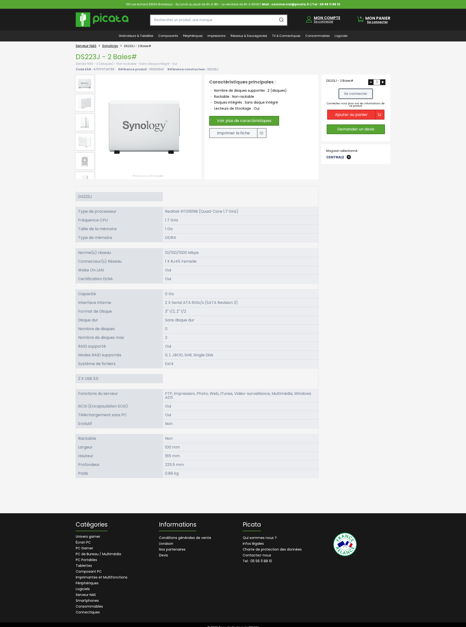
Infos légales (253, 543)
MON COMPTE (327, 17)
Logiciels (83, 588)
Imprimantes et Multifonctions (101, 577)
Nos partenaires (172, 549)
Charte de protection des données (272, 549)
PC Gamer (84, 548)
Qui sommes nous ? (260, 537)
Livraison (166, 543)
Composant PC (89, 571)
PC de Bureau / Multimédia (98, 554)
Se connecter (323, 21)
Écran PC (83, 542)
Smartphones (87, 600)
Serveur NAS (86, 45)
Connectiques (88, 612)
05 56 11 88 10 (330, 4)
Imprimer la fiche (233, 133)
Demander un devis (355, 129)
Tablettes (84, 565)
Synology (110, 45)
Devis (163, 555)
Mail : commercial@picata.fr (286, 4)
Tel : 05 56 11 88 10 (257, 561)
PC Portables (86, 559)
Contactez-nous (257, 555)
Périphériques (87, 583)
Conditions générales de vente (185, 537)
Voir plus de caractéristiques (244, 120)
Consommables (89, 606)
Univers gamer (88, 536)
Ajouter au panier (351, 114)
